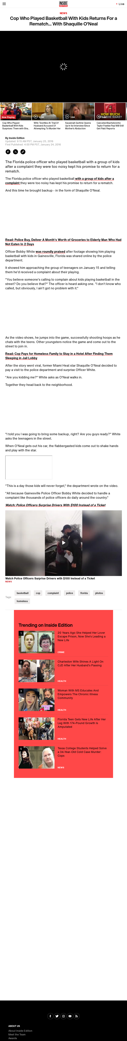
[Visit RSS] (76, 1016)
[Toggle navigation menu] (4, 4)
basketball (22, 593)
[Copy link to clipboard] (23, 152)
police (69, 593)
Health (62, 681)
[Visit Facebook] (50, 1016)
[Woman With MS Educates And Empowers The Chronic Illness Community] (63, 700)
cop (38, 593)
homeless (22, 601)
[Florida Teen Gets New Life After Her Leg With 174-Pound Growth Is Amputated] (63, 728)
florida (84, 593)
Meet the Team (17, 1034)
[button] (63, 543)
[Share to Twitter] (15, 152)
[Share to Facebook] (8, 152)
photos (99, 593)
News (63, 13)
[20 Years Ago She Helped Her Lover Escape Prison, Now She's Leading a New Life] (63, 642)
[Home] (63, 3)
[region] (63, 543)
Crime (61, 652)
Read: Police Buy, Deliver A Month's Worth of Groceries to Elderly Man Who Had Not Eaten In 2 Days (63, 241)
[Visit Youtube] (70, 1016)
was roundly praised (50, 251)
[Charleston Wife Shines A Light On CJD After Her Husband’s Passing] (63, 671)
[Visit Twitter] (57, 1016)
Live (122, 3)
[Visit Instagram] (63, 1016)
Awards (12, 1038)
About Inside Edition (20, 1031)
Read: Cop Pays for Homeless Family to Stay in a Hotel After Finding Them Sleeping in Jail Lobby (59, 355)
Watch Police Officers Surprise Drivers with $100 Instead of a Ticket (50, 578)
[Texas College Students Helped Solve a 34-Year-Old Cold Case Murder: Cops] (63, 757)
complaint (53, 593)
